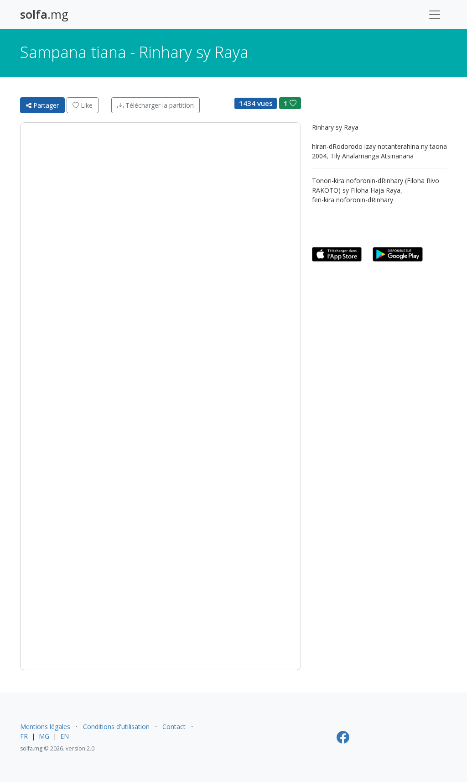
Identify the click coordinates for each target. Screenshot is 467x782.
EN (64, 736)
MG (44, 736)
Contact (174, 726)
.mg (44, 14)
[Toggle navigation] (434, 14)
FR (24, 736)
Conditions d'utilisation (116, 726)
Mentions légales (45, 726)
